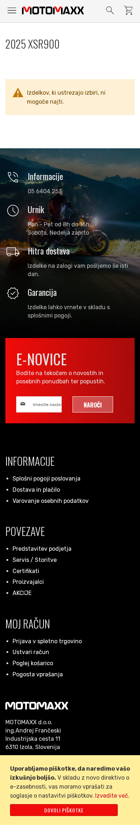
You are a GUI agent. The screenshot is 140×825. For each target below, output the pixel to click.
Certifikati (26, 571)
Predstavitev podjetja (42, 548)
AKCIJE (22, 593)
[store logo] (53, 10)
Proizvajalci (28, 581)
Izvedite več (111, 795)
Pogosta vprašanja (38, 674)
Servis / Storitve (35, 559)
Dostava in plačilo (36, 489)
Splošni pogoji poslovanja (46, 478)
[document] (71, 790)
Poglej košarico (33, 663)
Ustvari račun (31, 652)
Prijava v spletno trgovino (47, 641)
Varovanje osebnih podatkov (51, 500)
